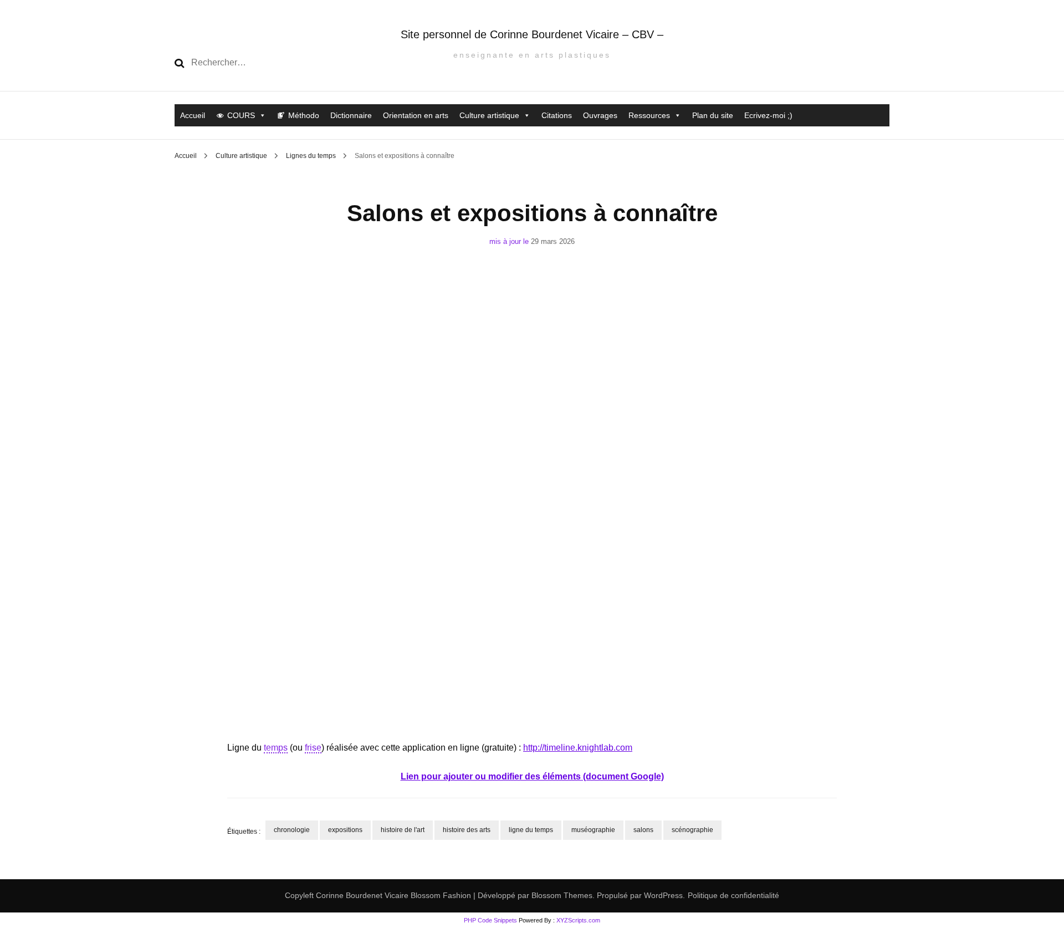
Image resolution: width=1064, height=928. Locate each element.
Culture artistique (489, 115)
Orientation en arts (415, 115)
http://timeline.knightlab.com (577, 747)
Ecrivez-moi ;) (768, 115)
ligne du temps (531, 830)
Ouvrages (600, 115)
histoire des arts (466, 830)
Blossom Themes (560, 895)
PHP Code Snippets (490, 920)
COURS (241, 115)
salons (643, 830)
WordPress (663, 895)
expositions (345, 830)
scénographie (692, 830)
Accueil (192, 115)
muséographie (593, 830)
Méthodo (303, 115)
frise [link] (313, 747)
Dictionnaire (351, 115)
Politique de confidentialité (733, 895)
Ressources (649, 115)
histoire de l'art (402, 830)
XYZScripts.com (578, 920)
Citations (556, 115)
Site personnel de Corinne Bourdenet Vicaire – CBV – (532, 34)
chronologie (292, 830)
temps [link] (276, 747)
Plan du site (712, 115)
